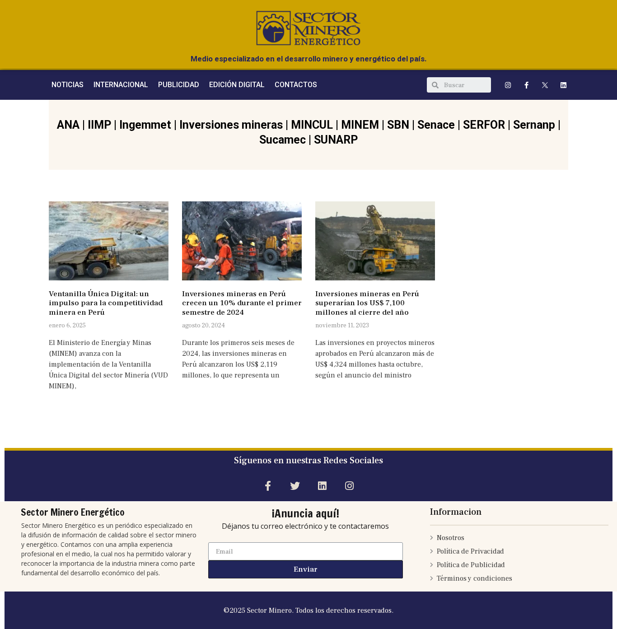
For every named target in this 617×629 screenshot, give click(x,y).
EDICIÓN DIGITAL (237, 84)
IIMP (99, 124)
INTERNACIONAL (120, 84)
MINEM (360, 124)
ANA (68, 124)
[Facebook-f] (526, 85)
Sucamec (282, 139)
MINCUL (312, 124)
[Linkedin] (563, 85)
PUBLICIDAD (178, 84)
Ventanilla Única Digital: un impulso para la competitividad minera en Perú (106, 303)
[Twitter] (295, 486)
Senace (436, 124)
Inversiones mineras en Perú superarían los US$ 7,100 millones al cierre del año (367, 303)
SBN (398, 124)
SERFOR (484, 124)
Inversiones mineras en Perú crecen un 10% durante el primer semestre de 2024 (242, 303)
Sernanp (534, 124)
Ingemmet (145, 124)
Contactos (296, 84)
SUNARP (336, 139)
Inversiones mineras (231, 124)
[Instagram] (508, 85)
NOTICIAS (67, 84)
